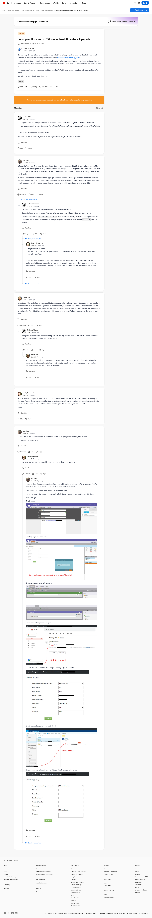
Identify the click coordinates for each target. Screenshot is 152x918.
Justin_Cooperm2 (37, 243)
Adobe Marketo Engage (27, 10)
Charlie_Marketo (28, 48)
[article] (58, 133)
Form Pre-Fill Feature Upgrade (68, 57)
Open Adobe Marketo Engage (122, 21)
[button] (139, 10)
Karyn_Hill (26, 297)
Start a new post (74, 100)
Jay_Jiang (26, 160)
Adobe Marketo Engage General (44, 10)
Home (3, 10)
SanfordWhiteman (29, 117)
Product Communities (13, 10)
